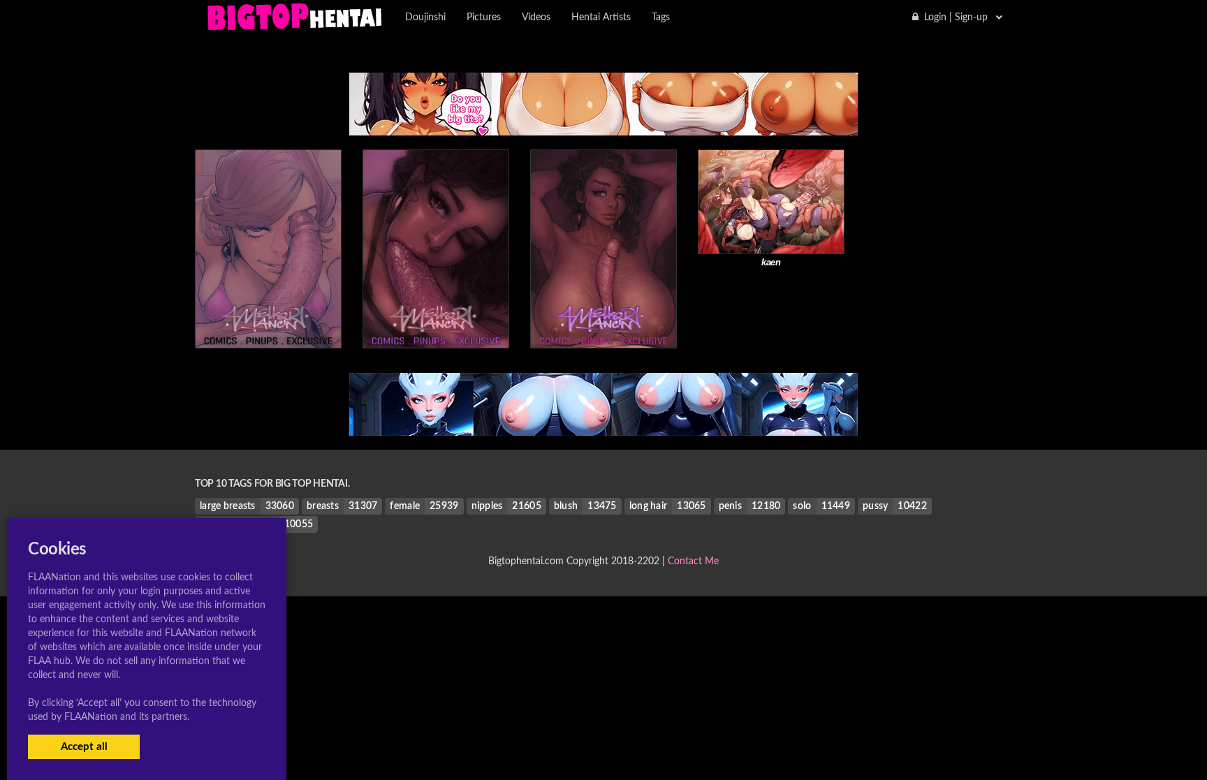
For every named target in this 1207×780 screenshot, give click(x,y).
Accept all (84, 747)
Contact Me (693, 561)
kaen (771, 262)
